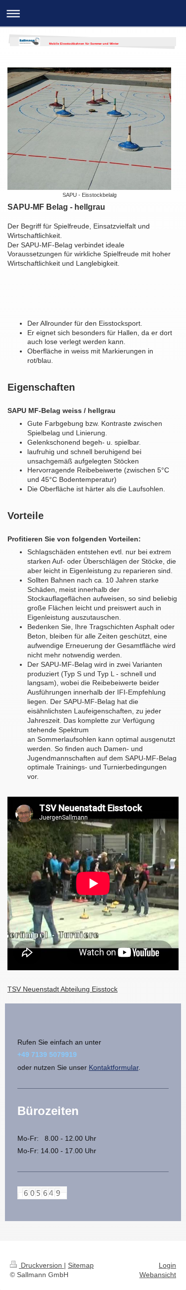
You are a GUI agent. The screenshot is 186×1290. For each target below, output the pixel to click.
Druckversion (41, 1265)
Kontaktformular (113, 1067)
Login (167, 1265)
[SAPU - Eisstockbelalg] (89, 128)
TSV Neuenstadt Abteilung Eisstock (62, 989)
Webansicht (157, 1275)
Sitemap (81, 1265)
